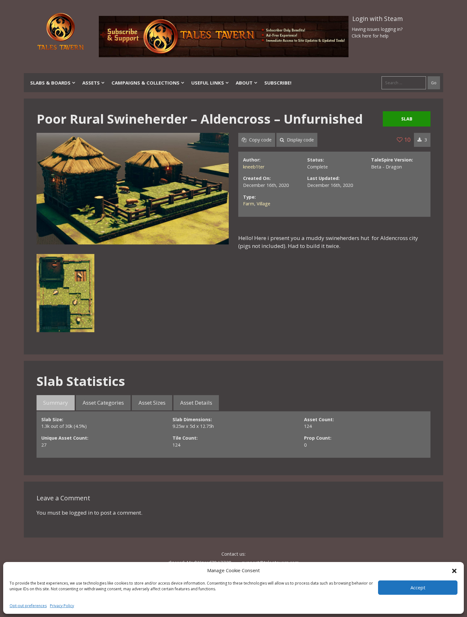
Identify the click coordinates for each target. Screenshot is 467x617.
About (244, 82)
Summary (55, 402)
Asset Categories (103, 402)
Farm (248, 204)
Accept (417, 587)
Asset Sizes (152, 402)
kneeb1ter (254, 167)
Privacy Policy (62, 605)
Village (263, 204)
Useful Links (207, 82)
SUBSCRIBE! (277, 82)
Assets (91, 82)
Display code (300, 140)
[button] (454, 570)
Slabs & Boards (50, 82)
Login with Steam (377, 19)
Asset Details (196, 402)
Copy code (260, 140)
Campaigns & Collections (145, 82)
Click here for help (370, 36)
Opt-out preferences (28, 605)
